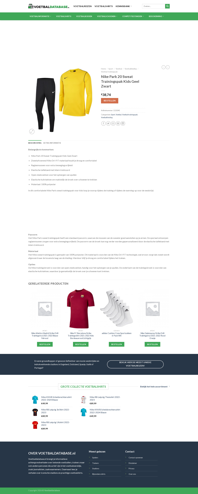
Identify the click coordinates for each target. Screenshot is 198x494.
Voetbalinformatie (39, 16)
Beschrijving (34, 143)
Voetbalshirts (104, 6)
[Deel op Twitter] (108, 123)
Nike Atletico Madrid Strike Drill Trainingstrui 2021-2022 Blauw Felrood (44, 335)
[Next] (169, 321)
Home (103, 69)
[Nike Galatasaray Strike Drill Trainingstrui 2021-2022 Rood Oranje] (152, 308)
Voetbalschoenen (106, 16)
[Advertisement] (99, 40)
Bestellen (110, 100)
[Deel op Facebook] (103, 123)
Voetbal (119, 69)
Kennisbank (123, 6)
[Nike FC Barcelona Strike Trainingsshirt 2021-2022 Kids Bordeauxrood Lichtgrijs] (80, 308)
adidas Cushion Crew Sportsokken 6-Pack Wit (116, 334)
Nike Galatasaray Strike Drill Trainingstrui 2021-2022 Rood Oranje (152, 335)
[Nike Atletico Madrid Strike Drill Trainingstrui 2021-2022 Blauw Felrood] (45, 308)
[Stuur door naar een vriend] (113, 123)
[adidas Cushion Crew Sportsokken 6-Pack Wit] (116, 308)
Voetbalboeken (84, 16)
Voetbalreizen (82, 6)
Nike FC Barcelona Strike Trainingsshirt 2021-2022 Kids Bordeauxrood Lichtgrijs (81, 335)
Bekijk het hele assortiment (154, 386)
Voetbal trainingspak (109, 72)
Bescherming (155, 16)
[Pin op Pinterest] (118, 123)
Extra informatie (52, 143)
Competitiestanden (132, 16)
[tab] (34, 143)
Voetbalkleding (131, 69)
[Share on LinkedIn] (123, 123)
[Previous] (28, 321)
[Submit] (167, 6)
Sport (110, 69)
